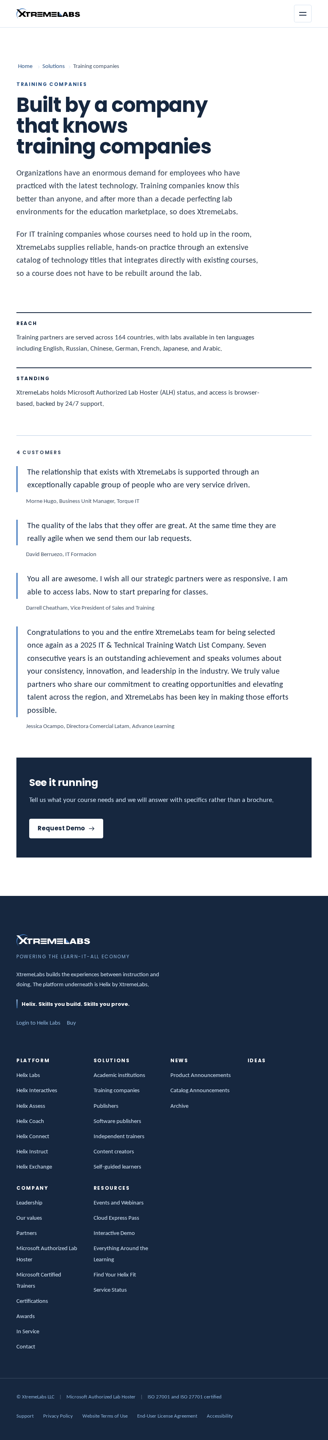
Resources (112, 1188)
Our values (29, 1218)
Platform (33, 1060)
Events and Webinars (119, 1203)
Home (25, 67)
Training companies (117, 1091)
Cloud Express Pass (116, 1218)
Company (32, 1188)
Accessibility (220, 1416)
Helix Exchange (34, 1167)
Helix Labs (28, 1076)
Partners (26, 1234)
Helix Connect (32, 1137)
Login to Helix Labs (38, 1023)
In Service (27, 1332)
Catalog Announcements (200, 1091)
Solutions (53, 67)
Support (25, 1416)
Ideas (257, 1060)
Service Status (110, 1290)
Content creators (114, 1152)
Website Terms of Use (105, 1416)
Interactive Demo (114, 1234)
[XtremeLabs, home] (48, 13)
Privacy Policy (58, 1416)
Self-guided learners (117, 1167)
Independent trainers (119, 1137)
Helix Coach (30, 1122)
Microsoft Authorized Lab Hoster (101, 1397)
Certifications (32, 1301)
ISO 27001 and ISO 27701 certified (185, 1397)
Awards (25, 1317)
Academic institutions (119, 1076)
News (179, 1060)
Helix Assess (30, 1106)
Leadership (29, 1203)
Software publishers (117, 1122)
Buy (71, 1023)
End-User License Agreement (167, 1416)
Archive (179, 1106)
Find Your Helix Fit (115, 1275)
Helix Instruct (32, 1152)
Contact (25, 1347)
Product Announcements (200, 1076)
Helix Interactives (36, 1091)
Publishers (106, 1106)
